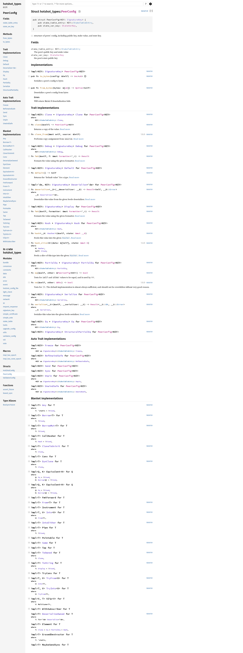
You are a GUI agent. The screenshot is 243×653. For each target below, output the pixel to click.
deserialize (42, 189)
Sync (47, 370)
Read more (65, 129)
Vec (76, 76)
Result (85, 156)
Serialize (70, 294)
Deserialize (79, 184)
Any (44, 405)
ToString (47, 562)
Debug (48, 146)
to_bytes (45, 76)
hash (37, 233)
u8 (80, 76)
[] (151, 11)
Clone (48, 114)
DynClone (47, 461)
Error (112, 189)
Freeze (49, 345)
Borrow (46, 415)
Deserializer (46, 195)
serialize (40, 304)
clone (38, 124)
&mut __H (80, 233)
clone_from (41, 134)
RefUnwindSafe (54, 355)
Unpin (48, 375)
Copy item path (79, 11)
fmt (37, 156)
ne (36, 282)
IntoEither (49, 522)
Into (49, 512)
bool (85, 273)
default (39, 173)
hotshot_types (50, 11)
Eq (46, 321)
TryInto (51, 588)
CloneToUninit (51, 446)
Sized (43, 251)
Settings (150, 4)
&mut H (84, 243)
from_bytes (46, 88)
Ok (107, 304)
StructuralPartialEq (77, 331)
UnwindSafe (52, 386)
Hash (47, 223)
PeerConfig (68, 11)
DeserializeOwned (53, 613)
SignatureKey (74, 19)
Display (69, 206)
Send (47, 365)
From (45, 502)
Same (45, 542)
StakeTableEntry (82, 22)
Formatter (64, 156)
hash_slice (41, 243)
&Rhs (58, 282)
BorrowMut (48, 425)
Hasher (51, 233)
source (144, 11)
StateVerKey (69, 25)
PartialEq (51, 262)
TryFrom (51, 578)
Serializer (45, 310)
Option (79, 88)
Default (69, 168)
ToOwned (47, 552)
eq (36, 273)
